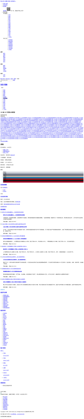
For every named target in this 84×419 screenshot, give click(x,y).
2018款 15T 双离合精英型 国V (61, 121)
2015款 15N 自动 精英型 (38, 127)
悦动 (4, 331)
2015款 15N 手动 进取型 (59, 126)
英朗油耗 (5, 306)
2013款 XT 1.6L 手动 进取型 (76, 128)
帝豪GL (5, 328)
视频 (9, 26)
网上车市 (3, 1)
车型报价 (10, 39)
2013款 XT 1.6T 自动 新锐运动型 (18, 131)
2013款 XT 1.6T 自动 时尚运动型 (60, 130)
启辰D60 (5, 343)
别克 (12, 78)
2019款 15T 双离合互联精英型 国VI (9, 121)
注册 (7, 3)
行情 (9, 28)
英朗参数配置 (6, 296)
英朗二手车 (5, 302)
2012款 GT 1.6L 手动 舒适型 (69, 134)
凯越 (4, 321)
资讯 (9, 23)
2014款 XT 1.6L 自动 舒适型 (9, 128)
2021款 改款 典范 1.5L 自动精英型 (15, 119)
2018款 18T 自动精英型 (22, 121)
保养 (4, 108)
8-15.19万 (5, 365)
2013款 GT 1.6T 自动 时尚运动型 (62, 128)
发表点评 (12, 155)
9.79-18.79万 (6, 355)
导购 (4, 54)
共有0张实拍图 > (4, 141)
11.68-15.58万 (6, 380)
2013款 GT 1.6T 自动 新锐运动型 (34, 131)
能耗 (4, 102)
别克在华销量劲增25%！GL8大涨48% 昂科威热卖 (14, 238)
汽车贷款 (10, 48)
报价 (9, 16)
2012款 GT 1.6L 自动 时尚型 (41, 133)
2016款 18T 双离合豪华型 (37, 124)
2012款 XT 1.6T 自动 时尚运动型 (55, 133)
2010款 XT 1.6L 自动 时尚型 (21, 137)
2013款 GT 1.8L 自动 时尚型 (48, 131)
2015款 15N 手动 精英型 (48, 126)
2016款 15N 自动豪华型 (14, 124)
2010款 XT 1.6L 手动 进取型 (49, 135)
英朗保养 (5, 300)
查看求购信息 (6, 151)
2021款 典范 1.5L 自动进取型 (20, 117)
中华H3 (5, 345)
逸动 (4, 314)
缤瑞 (4, 340)
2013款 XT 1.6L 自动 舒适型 (48, 128)
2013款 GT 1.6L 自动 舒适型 (33, 130)
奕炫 (4, 325)
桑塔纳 (4, 324)
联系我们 (5, 402)
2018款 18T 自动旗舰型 (73, 121)
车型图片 (10, 42)
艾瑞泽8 (5, 313)
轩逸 (4, 358)
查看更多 (3, 289)
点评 (4, 101)
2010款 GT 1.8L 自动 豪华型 (21, 138)
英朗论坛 (5, 303)
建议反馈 (5, 403)
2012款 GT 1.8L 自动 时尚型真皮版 (63, 131)
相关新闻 (3, 209)
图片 (9, 19)
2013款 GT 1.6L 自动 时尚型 (7, 130)
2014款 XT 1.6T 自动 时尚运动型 (51, 127)
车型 (9, 14)
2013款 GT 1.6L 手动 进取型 (20, 130)
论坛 (9, 35)
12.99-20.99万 (6, 375)
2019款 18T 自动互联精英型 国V (61, 119)
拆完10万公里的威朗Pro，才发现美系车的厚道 (14, 215)
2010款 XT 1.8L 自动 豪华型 (62, 135)
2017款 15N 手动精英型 (74, 123)
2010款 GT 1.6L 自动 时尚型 (62, 137)
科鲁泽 (4, 339)
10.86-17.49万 (6, 360)
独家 (9, 27)
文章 (4, 99)
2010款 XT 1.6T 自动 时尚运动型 (35, 135)
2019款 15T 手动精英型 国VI (75, 120)
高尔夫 (5, 372)
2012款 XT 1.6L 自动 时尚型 (70, 133)
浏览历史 (3, 382)
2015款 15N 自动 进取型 (27, 127)
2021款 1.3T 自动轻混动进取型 (35, 117)
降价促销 (10, 41)
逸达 (4, 320)
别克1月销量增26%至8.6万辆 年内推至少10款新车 (14, 281)
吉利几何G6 (6, 335)
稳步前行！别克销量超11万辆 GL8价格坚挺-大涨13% (15, 249)
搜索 (14, 80)
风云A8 (5, 317)
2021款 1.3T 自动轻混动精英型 (49, 117)
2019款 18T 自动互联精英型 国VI (30, 120)
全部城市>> (13, 1)
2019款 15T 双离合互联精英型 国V (15, 120)
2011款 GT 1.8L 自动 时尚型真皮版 (19, 135)
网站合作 (5, 407)
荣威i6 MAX (6, 338)
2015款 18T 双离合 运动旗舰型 (72, 126)
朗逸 (4, 362)
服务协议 (5, 406)
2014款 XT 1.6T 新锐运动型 (66, 127)
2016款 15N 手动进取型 (25, 126)
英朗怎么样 (5, 304)
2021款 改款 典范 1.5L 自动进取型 (31, 119)
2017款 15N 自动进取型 (63, 123)
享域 (4, 327)
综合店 (4, 191)
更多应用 (5, 5)
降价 (9, 17)
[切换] (9, 1)
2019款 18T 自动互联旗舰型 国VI (46, 120)
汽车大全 (7, 78)
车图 (4, 92)
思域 (4, 353)
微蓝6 (4, 322)
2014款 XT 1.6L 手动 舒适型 (35, 128)
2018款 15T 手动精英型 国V (34, 121)
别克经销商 (4, 184)
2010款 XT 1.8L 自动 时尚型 (8, 137)
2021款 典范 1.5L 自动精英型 (7, 117)
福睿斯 (4, 329)
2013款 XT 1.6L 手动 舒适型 (74, 130)
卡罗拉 (4, 318)
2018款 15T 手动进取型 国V (47, 121)
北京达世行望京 (4, 196)
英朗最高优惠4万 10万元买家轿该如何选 (12, 271)
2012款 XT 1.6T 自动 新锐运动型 (14, 133)
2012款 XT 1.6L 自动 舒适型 (56, 134)
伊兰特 (4, 316)
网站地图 (5, 399)
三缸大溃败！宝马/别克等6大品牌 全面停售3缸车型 (15, 226)
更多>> (2, 350)
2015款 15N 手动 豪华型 (37, 126)
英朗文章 (5, 299)
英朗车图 (5, 298)
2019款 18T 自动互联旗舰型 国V (46, 119)
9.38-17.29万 (6, 370)
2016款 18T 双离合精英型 (60, 124)
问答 (9, 32)
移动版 (4, 6)
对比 (9, 21)
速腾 (4, 367)
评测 (9, 31)
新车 (9, 30)
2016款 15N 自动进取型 (48, 124)
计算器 (10, 49)
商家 (9, 24)
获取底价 (5, 206)
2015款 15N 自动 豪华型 (16, 127)
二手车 (10, 37)
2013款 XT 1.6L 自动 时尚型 (46, 130)
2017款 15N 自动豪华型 (17, 123)
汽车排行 (10, 46)
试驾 (2, 206)
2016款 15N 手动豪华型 (25, 124)
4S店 (4, 189)
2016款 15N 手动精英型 (14, 126)
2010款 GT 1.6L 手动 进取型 (49, 137)
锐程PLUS (5, 334)
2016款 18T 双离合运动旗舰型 (73, 124)
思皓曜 (4, 336)
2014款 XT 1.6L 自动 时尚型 (22, 128)
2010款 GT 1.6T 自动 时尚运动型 (35, 137)
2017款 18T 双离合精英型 (29, 123)
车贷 (4, 103)
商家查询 (10, 45)
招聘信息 (5, 400)
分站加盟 (5, 409)
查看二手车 (5, 149)
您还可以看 (4, 292)
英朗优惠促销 (6, 307)
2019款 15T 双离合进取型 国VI (61, 120)
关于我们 (5, 398)
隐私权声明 (5, 405)
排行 (9, 34)
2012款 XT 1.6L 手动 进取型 (28, 133)
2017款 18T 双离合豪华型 (52, 123)
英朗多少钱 (5, 295)
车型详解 (5, 98)
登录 (4, 3)
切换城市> (5, 187)
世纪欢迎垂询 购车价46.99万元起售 (12, 204)
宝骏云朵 (5, 332)
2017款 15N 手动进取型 (40, 123)
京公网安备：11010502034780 (17, 414)
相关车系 (3, 310)
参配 (4, 91)
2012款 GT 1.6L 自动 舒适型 (30, 134)
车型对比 (10, 44)
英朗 (15, 78)
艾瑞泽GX (5, 342)
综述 (4, 90)
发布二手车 (5, 152)
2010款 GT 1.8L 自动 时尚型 (8, 138)
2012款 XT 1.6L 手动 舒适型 (43, 134)
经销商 (4, 68)
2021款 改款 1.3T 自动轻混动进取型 (64, 117)
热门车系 (3, 348)
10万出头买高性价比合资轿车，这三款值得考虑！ (14, 259)
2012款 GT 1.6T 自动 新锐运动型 (15, 134)
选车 (9, 20)
